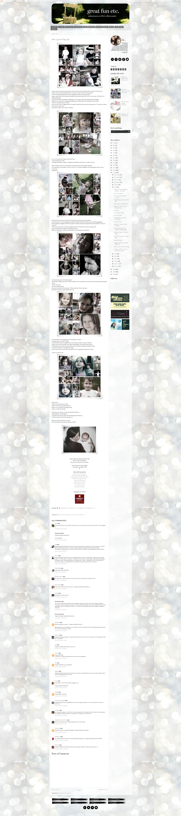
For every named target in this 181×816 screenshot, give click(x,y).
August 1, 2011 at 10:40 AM (61, 740)
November (117, 177)
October (116, 179)
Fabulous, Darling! (79, 480)
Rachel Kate (58, 584)
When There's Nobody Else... (121, 204)
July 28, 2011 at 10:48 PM (61, 705)
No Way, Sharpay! (79, 487)
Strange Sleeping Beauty (79, 475)
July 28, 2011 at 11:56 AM (61, 648)
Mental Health (78, 26)
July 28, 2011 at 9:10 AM (60, 597)
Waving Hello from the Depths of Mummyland (120, 229)
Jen (56, 663)
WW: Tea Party (118, 221)
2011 (114, 172)
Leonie (56, 653)
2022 (114, 145)
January (116, 266)
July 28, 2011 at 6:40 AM (61, 528)
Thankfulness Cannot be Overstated (120, 218)
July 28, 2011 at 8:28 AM (61, 580)
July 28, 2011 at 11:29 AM (61, 630)
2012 (114, 170)
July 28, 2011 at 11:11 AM (60, 618)
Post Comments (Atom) (65, 793)
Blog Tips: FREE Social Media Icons (124, 78)
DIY (116, 26)
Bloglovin (89, 508)
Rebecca (57, 635)
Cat (56, 544)
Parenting (61, 26)
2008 (114, 274)
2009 (114, 271)
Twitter (71, 508)
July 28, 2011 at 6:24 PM (61, 687)
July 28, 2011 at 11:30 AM (61, 640)
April (115, 258)
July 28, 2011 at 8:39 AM (61, 588)
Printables (91, 26)
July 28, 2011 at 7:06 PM (61, 696)
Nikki (56, 523)
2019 (114, 153)
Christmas (54, 29)
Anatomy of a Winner (79, 473)
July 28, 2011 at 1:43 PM (60, 658)
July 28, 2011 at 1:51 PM (60, 666)
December (117, 175)
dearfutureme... (59, 576)
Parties (85, 26)
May (115, 256)
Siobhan (57, 745)
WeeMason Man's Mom (61, 720)
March (116, 261)
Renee (56, 555)
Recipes (106, 26)
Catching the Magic (60, 700)
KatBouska (57, 736)
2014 (114, 165)
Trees (56, 681)
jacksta (56, 593)
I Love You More (79, 485)
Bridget (57, 671)
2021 (114, 148)
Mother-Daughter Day (79, 478)
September (117, 182)
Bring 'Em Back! (118, 240)
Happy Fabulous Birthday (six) (80, 477)
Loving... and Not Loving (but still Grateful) (120, 249)
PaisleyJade (58, 568)
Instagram (80, 508)
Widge (56, 692)
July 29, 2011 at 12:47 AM (61, 715)
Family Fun (99, 26)
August (116, 184)
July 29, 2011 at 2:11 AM (60, 724)
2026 (114, 143)
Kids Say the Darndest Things (121, 246)
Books (121, 26)
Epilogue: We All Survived (124, 114)
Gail (56, 644)
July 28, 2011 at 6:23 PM (61, 676)
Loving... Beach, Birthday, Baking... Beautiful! (121, 190)
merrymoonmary (104, 812)
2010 (114, 269)
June (115, 253)
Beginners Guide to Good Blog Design (120, 207)
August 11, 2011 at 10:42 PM (61, 749)
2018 (114, 155)
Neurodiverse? (69, 26)
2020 (114, 150)
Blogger (118, 812)
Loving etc (116, 210)
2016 (114, 160)
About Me (54, 26)
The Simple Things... (119, 212)
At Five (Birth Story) (79, 483)
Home (79, 790)
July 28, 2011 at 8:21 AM (60, 572)
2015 (114, 162)
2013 (114, 167)
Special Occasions (72, 514)
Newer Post (103, 789)
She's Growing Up (60, 39)
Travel (111, 26)
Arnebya (57, 710)
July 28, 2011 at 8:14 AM (60, 563)
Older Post (56, 789)
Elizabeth (57, 622)
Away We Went (118, 215)
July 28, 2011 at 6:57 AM (60, 551)
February (116, 263)
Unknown (57, 728)
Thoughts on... (81, 514)
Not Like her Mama (79, 482)
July (115, 187)
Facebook (64, 508)
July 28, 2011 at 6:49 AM (61, 540)
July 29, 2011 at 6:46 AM (61, 732)
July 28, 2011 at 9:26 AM (61, 609)
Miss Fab (59, 514)
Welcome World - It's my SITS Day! (125, 91)
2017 (114, 158)
